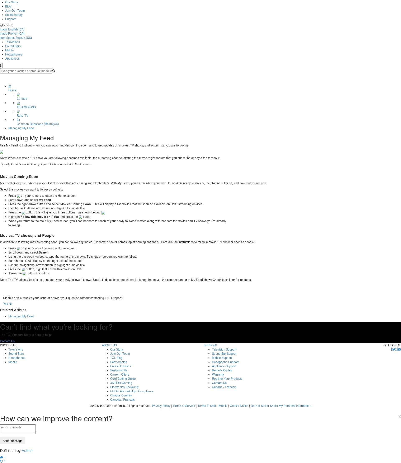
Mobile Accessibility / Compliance (132, 391)
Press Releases (120, 366)
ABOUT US (109, 345)
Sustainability (14, 15)
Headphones (13, 54)
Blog (8, 6)
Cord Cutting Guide (123, 378)
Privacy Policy (161, 406)
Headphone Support (225, 362)
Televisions (12, 42)
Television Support (224, 349)
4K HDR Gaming (121, 383)
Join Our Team (15, 10)
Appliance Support (224, 366)
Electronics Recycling (124, 387)
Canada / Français (122, 399)
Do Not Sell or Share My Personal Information (281, 406)
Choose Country (121, 395)
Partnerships (118, 362)
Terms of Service (184, 406)
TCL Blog (116, 358)
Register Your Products (227, 378)
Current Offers (119, 374)
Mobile (9, 50)
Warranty (218, 374)
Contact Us (7, 341)
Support (10, 19)
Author (27, 450)
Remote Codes (222, 370)
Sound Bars (13, 46)
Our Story (11, 2)
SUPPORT (211, 345)
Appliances (12, 58)
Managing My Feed (21, 128)
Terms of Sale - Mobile (212, 406)
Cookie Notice (239, 406)
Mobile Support (222, 358)
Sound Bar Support (224, 353)
